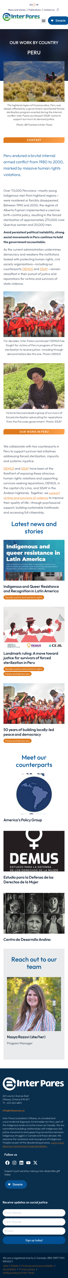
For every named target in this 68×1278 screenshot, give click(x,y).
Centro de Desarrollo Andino (27, 939)
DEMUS (27, 269)
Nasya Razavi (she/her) (26, 1036)
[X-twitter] (35, 1163)
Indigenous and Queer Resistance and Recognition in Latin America (31, 588)
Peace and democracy (17, 673)
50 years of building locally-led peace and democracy (28, 732)
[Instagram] (14, 1163)
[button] (43, 21)
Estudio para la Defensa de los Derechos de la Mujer (28, 879)
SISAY (44, 269)
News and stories (17, 9)
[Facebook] (7, 1163)
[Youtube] (28, 1163)
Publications (34, 9)
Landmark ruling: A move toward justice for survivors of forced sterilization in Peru (30, 658)
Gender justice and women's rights (23, 597)
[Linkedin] (21, 1163)
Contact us (49, 9)
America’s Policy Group (22, 819)
